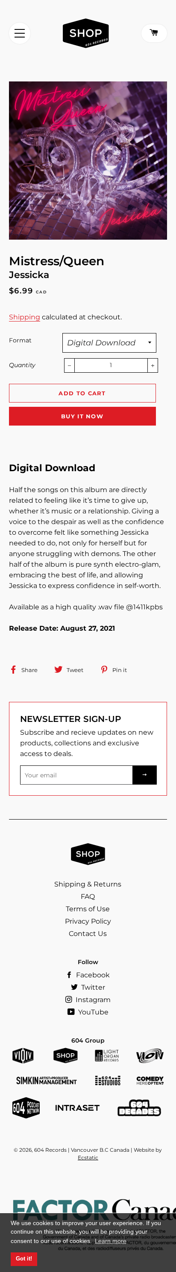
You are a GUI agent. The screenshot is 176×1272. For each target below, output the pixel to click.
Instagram (92, 1000)
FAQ (88, 896)
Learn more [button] (110, 1240)
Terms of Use (88, 909)
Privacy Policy (88, 921)
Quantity (22, 365)
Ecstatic (88, 1157)
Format (20, 340)
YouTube (92, 1012)
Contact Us (88, 934)
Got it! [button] (24, 1259)
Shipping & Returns (87, 884)
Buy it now (82, 416)
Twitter (92, 987)
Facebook (92, 975)
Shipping (24, 317)
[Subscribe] (145, 775)
